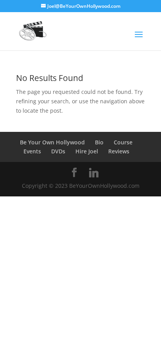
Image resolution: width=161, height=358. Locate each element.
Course (123, 142)
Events (32, 151)
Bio (99, 142)
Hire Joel (86, 151)
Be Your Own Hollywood (52, 142)
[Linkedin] (94, 173)
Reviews (118, 151)
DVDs (58, 151)
